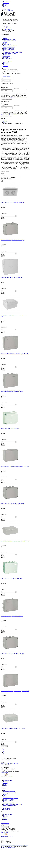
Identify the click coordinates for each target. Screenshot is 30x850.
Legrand (5, 42)
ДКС (4, 43)
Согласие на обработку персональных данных (16, 97)
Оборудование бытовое (9, 47)
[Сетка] (2, 181)
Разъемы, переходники (8, 50)
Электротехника (7, 44)
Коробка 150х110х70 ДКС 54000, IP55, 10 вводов (12, 503)
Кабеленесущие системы (9, 39)
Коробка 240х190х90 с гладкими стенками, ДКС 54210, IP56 (15, 691)
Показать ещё (4, 746)
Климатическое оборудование (10, 45)
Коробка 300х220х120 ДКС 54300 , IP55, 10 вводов (13, 728)
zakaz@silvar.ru (6, 27)
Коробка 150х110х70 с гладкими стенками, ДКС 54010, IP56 (15, 466)
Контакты (5, 6)
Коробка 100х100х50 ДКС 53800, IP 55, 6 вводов (12, 202)
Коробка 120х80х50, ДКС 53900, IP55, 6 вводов (12, 391)
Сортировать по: (4, 177)
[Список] (1, 181)
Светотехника (6, 54)
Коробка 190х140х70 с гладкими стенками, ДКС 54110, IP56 (15, 541)
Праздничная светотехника (9, 53)
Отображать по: (4, 178)
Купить (2, 218)
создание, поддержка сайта (7, 776)
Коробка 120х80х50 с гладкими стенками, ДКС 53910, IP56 (15, 353)
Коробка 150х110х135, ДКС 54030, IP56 (10, 428)
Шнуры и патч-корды (8, 49)
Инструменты (6, 56)
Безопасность (6, 57)
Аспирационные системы (9, 40)
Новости (5, 4)
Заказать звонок (4, 34)
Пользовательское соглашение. (8, 847)
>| (3, 753)
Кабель (5, 38)
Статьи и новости (7, 58)
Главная (5, 121)
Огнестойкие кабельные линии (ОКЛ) (12, 52)
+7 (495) (7, 29)
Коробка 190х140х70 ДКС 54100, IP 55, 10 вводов (12, 240)
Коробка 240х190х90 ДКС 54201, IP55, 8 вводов (12, 616)
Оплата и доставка (7, 1)
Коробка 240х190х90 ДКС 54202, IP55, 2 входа (12, 578)
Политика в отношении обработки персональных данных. (14, 845)
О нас (4, 5)
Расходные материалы (8, 48)
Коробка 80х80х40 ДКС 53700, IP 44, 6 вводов (12, 277)
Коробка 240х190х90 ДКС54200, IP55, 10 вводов (12, 653)
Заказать (3, 118)
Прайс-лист (6, 3)
